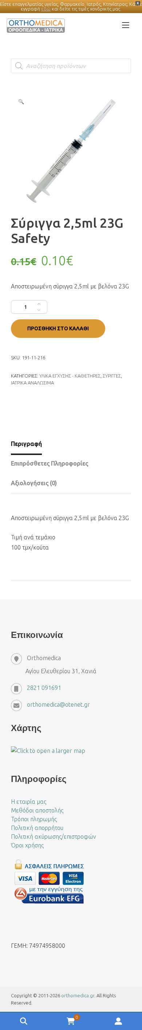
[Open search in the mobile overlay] (71, 66)
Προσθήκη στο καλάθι (58, 328)
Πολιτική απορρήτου (37, 828)
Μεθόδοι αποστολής (37, 810)
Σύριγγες (112, 375)
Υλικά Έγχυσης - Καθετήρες (69, 375)
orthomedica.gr (77, 995)
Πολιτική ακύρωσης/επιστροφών (53, 836)
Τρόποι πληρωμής (34, 819)
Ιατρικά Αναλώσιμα (32, 382)
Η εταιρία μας (28, 801)
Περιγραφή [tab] (26, 443)
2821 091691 (44, 687)
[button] (21, 101)
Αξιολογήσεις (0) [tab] (34, 483)
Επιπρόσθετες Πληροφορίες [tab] (49, 463)
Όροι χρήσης (27, 845)
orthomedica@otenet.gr (58, 704)
